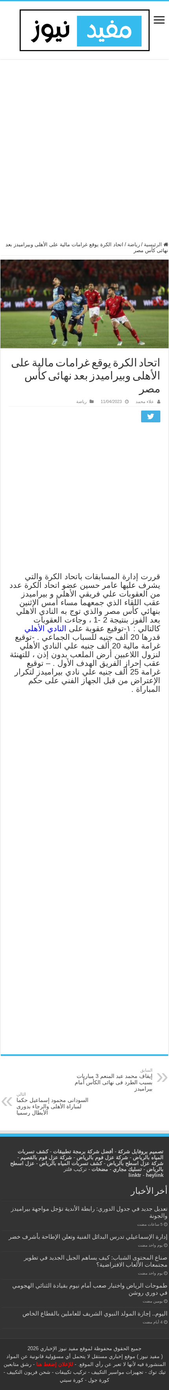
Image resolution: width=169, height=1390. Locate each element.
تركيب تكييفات (70, 1372)
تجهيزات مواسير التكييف (117, 1372)
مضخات (100, 1169)
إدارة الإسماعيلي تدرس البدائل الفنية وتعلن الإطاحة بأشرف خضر (88, 1236)
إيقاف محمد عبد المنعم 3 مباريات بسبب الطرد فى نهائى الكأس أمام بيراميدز (113, 1080)
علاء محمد (145, 401)
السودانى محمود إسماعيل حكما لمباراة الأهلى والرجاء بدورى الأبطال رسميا (52, 1104)
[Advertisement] (84, 153)
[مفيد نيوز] (84, 28)
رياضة (133, 244)
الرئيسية (153, 244)
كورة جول (97, 1380)
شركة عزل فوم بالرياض (102, 1157)
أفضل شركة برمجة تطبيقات (83, 1151)
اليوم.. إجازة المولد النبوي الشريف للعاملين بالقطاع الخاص (94, 1313)
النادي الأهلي (46, 628)
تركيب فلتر (75, 1169)
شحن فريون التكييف (28, 1372)
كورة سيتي (71, 1380)
